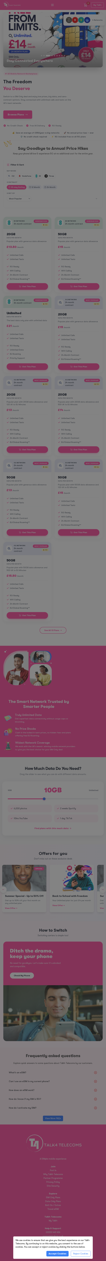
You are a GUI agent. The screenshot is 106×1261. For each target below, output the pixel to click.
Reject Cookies (80, 1253)
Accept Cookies (57, 1253)
